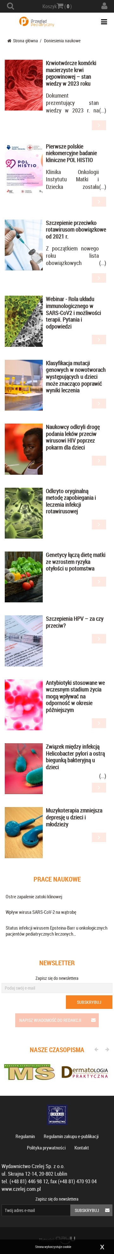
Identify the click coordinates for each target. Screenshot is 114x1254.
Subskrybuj (89, 1002)
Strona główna (25, 41)
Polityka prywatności (46, 1147)
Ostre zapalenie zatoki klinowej (34, 896)
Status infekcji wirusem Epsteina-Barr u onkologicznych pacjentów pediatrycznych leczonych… (56, 931)
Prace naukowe (57, 879)
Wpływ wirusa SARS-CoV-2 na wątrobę (41, 912)
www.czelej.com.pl (21, 1188)
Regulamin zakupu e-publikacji (71, 1136)
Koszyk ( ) (57, 6)
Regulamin (25, 1136)
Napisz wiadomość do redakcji (50, 1020)
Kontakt (81, 1147)
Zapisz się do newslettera (57, 978)
